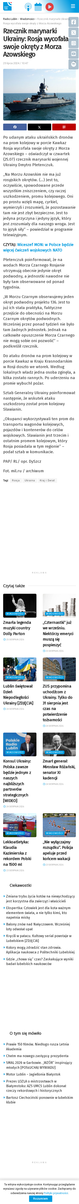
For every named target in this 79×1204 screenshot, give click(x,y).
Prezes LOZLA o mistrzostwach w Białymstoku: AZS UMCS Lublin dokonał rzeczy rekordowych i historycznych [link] (36, 1086)
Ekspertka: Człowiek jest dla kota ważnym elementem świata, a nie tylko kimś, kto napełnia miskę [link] (38, 913)
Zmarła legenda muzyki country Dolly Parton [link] (17, 628)
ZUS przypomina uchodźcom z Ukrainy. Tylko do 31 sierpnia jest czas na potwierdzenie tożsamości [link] (58, 703)
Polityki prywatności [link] (56, 1193)
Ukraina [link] (30, 480)
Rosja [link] (16, 480)
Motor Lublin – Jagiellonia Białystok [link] (33, 1074)
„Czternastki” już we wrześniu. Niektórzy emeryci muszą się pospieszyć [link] (58, 633)
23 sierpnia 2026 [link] (15, 870)
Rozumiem (40, 1198)
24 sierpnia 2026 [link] (15, 709)
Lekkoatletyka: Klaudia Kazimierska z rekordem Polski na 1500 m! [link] (17, 853)
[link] (7, 6)
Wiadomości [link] (15, 613)
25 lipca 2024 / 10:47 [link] (15, 63)
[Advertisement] (39, 529)
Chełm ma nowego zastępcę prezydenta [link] (37, 1056)
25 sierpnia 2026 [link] (15, 639)
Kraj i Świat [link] (47, 480)
